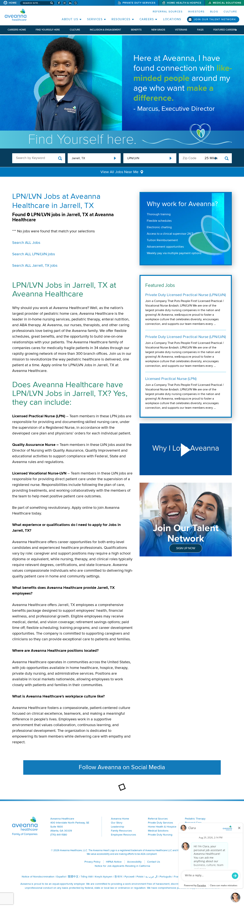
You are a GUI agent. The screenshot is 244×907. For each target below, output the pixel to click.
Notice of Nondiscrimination (38, 876)
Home (13, 2)
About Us (70, 19)
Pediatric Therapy (195, 818)
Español (61, 876)
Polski (139, 876)
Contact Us (153, 861)
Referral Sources (167, 11)
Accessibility (134, 861)
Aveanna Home (120, 818)
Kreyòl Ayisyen (103, 876)
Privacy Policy (92, 861)
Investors (196, 11)
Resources (121, 19)
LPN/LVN (133, 158)
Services (95, 19)
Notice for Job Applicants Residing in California (122, 866)
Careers (147, 19)
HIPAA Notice (114, 861)
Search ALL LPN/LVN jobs (33, 254)
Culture (230, 11)
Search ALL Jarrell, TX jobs (34, 265)
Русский (129, 876)
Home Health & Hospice (184, 2)
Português (166, 876)
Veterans (181, 29)
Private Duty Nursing (160, 834)
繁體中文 (73, 876)
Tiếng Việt (87, 876)
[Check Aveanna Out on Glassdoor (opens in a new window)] (75, 3)
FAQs (200, 29)
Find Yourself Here (48, 29)
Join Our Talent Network (215, 19)
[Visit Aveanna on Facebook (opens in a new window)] (59, 3)
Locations (172, 19)
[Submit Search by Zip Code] (227, 158)
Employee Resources (123, 834)
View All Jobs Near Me (119, 172)
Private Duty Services (139, 2)
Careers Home (17, 29)
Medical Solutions (227, 2)
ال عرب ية (151, 876)
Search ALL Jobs (26, 242)
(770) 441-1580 (58, 834)
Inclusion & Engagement (105, 29)
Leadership (117, 826)
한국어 (118, 876)
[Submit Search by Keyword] (60, 158)
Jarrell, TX (78, 158)
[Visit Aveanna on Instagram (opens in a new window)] (64, 3)
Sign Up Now (185, 548)
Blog (214, 11)
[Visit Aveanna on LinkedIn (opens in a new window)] (70, 3)
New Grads (158, 29)
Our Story (116, 822)
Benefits (136, 29)
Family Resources (121, 830)
